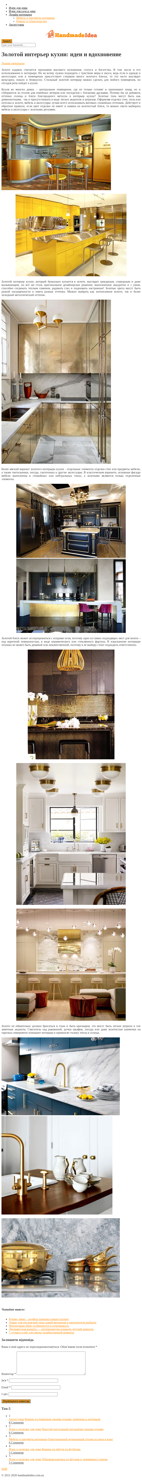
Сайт (4, 1394)
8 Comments (16, 1422)
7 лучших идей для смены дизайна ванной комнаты (41, 1332)
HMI (4, 1469)
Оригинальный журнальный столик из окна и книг (80, 1439)
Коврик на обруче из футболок (61, 1449)
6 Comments (16, 1432)
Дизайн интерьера (20, 14)
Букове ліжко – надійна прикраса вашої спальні (39, 1319)
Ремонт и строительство (31, 21)
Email (6, 1387)
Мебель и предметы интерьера (35, 17)
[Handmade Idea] (71, 34)
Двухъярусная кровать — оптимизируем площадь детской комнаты (51, 1329)
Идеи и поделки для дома (25, 1429)
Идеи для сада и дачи (22, 11)
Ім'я (4, 1380)
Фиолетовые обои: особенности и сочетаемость (39, 1325)
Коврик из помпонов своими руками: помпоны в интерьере (62, 1419)
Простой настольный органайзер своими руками (73, 1429)
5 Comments (16, 1452)
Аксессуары (16, 24)
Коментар (8, 1373)
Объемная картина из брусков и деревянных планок (75, 1459)
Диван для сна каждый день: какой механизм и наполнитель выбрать (52, 1322)
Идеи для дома (18, 7)
